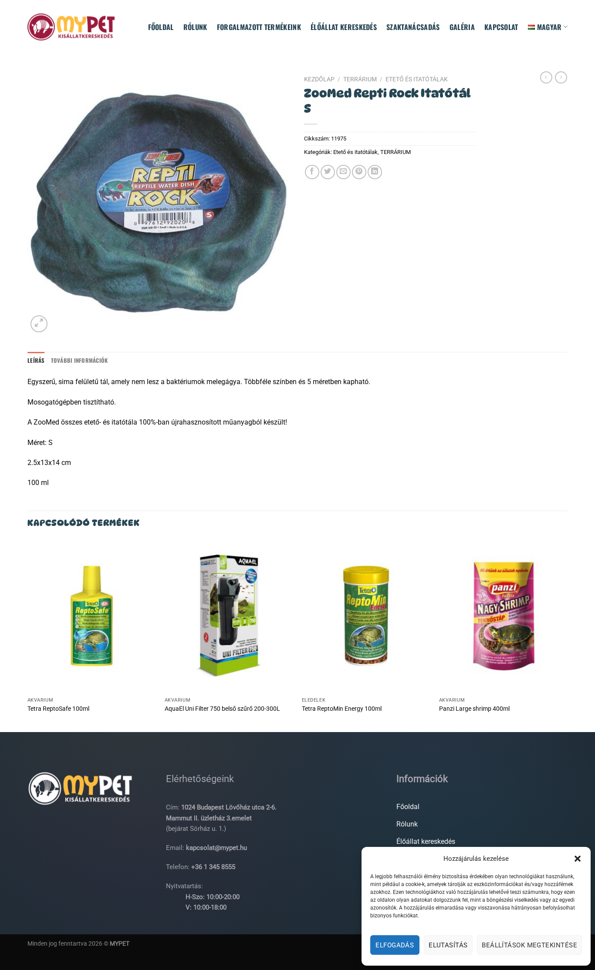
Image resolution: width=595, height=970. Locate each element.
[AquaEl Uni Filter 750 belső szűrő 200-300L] (229, 616)
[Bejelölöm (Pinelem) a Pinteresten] (359, 172)
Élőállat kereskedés (344, 27)
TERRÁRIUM (360, 79)
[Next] (567, 634)
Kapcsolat (501, 27)
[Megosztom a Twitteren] (328, 172)
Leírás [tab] (36, 360)
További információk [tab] (79, 360)
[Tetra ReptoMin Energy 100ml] (366, 616)
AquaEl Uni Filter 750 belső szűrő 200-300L (222, 708)
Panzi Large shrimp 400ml (474, 708)
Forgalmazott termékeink (259, 27)
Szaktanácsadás (412, 27)
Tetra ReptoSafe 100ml (58, 708)
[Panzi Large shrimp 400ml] (503, 616)
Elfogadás (394, 945)
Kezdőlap (319, 79)
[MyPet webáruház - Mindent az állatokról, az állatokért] (71, 26)
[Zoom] (38, 323)
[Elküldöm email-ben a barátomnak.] (343, 172)
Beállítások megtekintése (529, 945)
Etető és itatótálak (416, 79)
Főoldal (161, 27)
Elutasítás (448, 945)
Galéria (462, 27)
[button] (577, 858)
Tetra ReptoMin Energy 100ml (342, 708)
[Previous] (27, 634)
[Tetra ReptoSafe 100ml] (91, 616)
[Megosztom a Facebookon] (312, 172)
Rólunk (195, 27)
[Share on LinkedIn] (375, 172)
